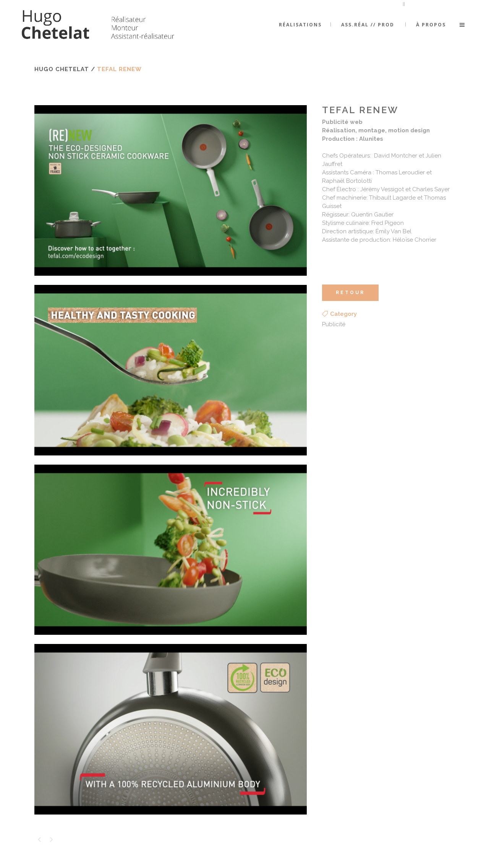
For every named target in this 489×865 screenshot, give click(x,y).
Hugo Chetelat (61, 69)
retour (350, 292)
